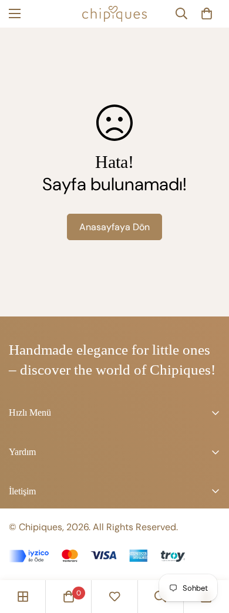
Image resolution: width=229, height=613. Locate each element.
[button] (206, 13)
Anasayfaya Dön (114, 227)
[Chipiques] (114, 14)
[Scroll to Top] (208, 551)
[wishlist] (114, 596)
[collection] (23, 596)
